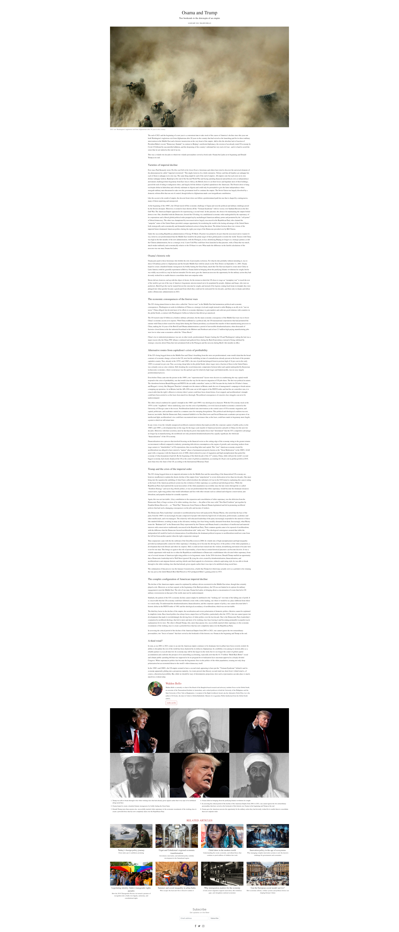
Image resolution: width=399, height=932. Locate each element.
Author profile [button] (171, 703)
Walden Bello (205, 23)
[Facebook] (195, 926)
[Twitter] (199, 926)
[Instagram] (203, 926)
